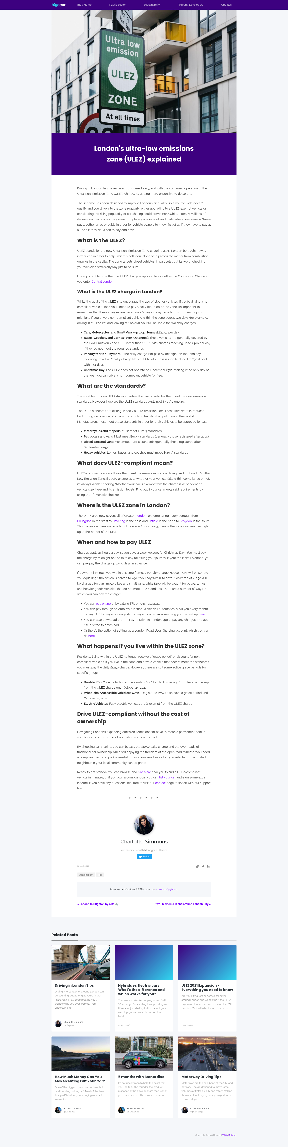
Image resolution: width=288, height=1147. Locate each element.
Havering (118, 521)
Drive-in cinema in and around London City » (182, 904)
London (141, 515)
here (202, 614)
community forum (166, 889)
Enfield (153, 521)
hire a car (144, 772)
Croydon (186, 521)
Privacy (232, 1135)
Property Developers (190, 4)
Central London (103, 281)
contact (160, 783)
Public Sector (117, 4)
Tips (100, 874)
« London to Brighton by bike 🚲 (97, 904)
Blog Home (84, 4)
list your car (167, 777)
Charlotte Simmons (144, 841)
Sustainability (152, 4)
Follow (146, 856)
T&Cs (225, 1135)
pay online (103, 603)
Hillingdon (84, 521)
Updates (226, 4)
